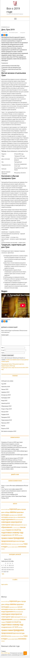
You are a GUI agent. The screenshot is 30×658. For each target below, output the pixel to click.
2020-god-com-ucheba (7, 381)
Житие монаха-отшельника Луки (10, 65)
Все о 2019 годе (13, 10)
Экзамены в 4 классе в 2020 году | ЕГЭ (11, 445)
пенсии (22, 527)
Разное (3, 425)
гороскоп (13, 509)
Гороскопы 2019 (5, 386)
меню (16, 517)
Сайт (2, 352)
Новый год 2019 (5, 403)
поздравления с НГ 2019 (9, 535)
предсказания (7, 541)
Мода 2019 (4, 400)
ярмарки (3, 548)
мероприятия (21, 517)
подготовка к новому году (12, 532)
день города (21, 509)
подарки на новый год (13, 530)
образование (6, 527)
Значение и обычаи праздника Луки (11, 67)
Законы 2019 (4, 389)
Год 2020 (3, 383)
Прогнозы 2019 (5, 423)
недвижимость (10, 519)
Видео (3, 71)
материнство (11, 517)
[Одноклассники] (4, 35)
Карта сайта (4, 584)
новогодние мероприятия (11, 522)
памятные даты (17, 527)
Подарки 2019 (5, 414)
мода (3, 519)
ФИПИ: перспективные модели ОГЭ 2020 (12, 458)
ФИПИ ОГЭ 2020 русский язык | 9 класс (11, 460)
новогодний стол (18, 525)
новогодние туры (7, 525)
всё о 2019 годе (6, 509)
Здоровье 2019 (5, 392)
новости (25, 525)
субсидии (21, 544)
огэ (13, 527)
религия (9, 544)
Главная (3, 651)
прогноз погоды (19, 541)
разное (4, 544)
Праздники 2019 (5, 26)
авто (2, 509)
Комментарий (4, 334)
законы (13, 512)
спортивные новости (15, 544)
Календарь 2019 (5, 397)
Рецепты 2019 (5, 428)
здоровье (20, 512)
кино (16, 515)
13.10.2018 (4, 32)
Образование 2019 (6, 406)
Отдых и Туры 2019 (6, 409)
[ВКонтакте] (2, 35)
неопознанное (19, 519)
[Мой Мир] (6, 35)
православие (7, 538)
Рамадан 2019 (14, 494)
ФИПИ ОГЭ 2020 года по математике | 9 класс (13, 461)
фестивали (15, 546)
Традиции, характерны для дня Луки (11, 69)
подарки (3, 530)
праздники (22, 32)
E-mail (3, 350)
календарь (5, 515)
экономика (22, 547)
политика (20, 535)
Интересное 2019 (6, 395)
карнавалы (12, 515)
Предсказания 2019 (6, 420)
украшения (10, 546)
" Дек (3, 573)
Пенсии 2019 (4, 411)
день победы (5, 512)
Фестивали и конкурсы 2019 (8, 431)
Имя (2, 347)
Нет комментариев (13, 32)
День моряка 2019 (17, 489)
